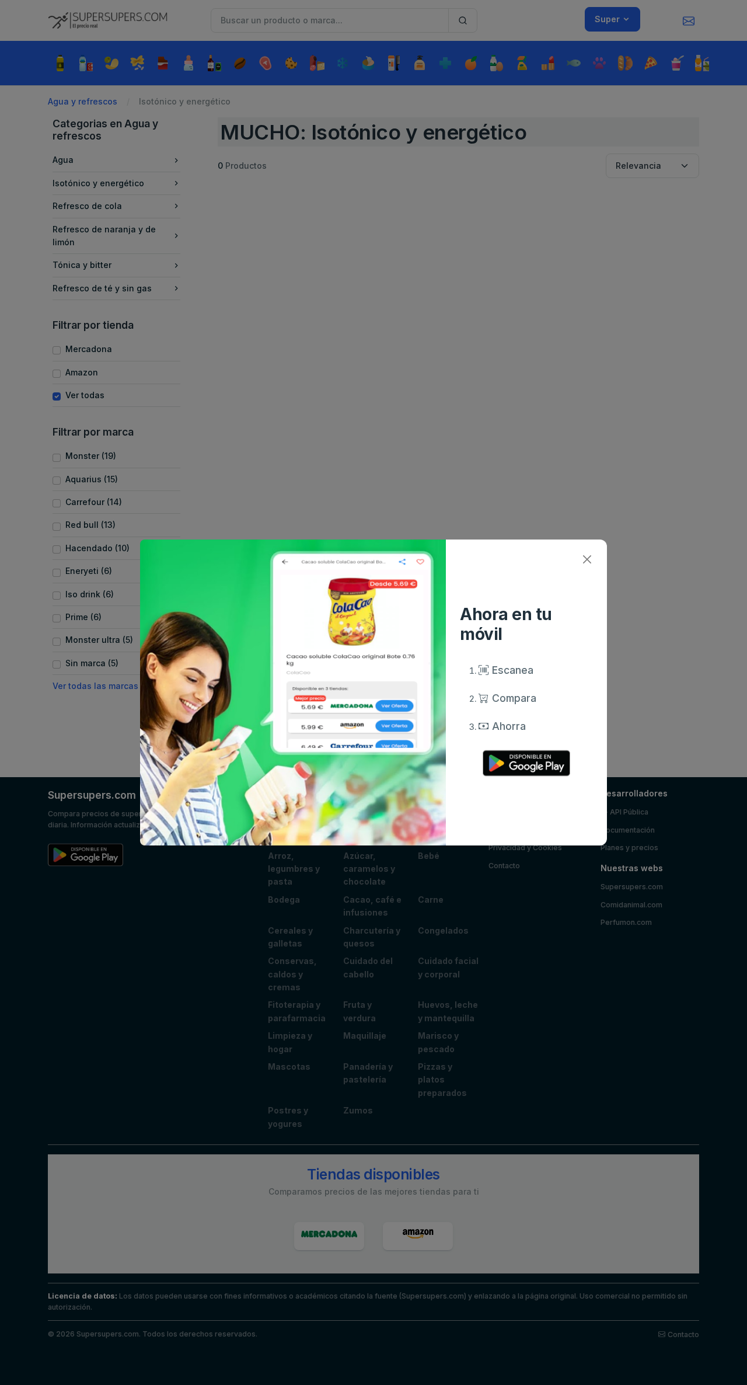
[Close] (587, 560)
